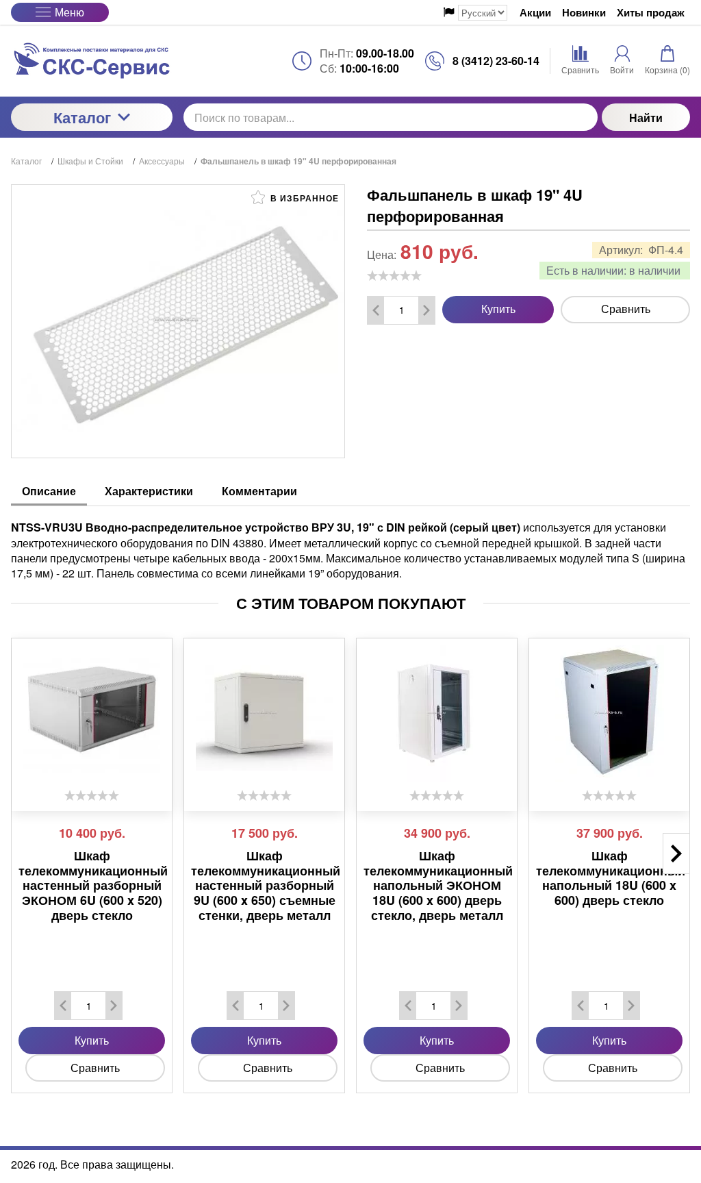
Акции (535, 12)
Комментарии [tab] (259, 491)
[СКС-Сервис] (92, 60)
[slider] (394, 275)
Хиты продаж (651, 12)
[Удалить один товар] (376, 310)
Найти (646, 117)
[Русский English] (475, 13)
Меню (69, 12)
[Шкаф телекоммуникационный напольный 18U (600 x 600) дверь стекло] (609, 713)
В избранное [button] (303, 198)
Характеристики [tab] (149, 491)
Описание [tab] (49, 491)
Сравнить (625, 308)
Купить (498, 308)
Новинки (584, 12)
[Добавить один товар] (426, 310)
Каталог (82, 117)
